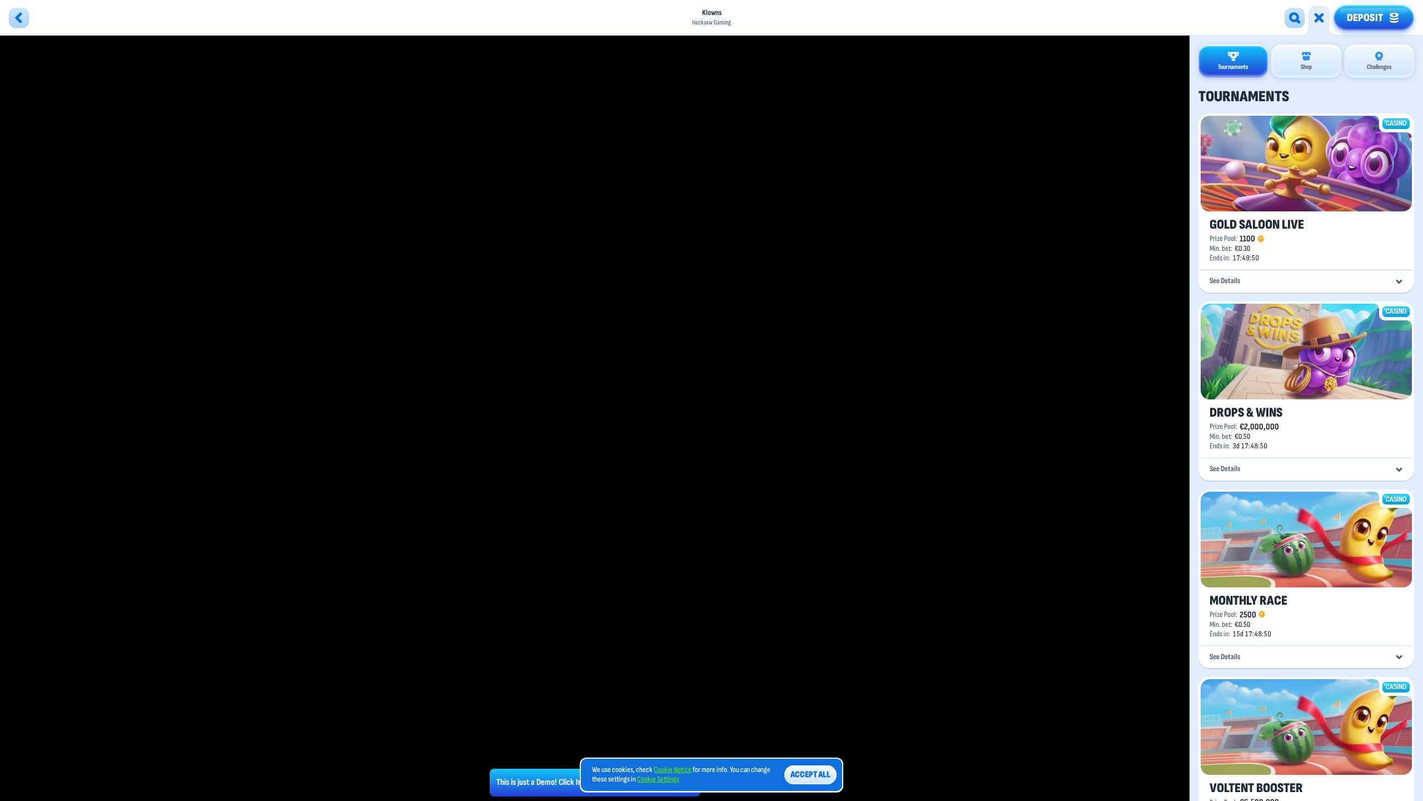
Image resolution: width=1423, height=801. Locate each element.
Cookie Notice (672, 769)
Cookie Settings (658, 779)
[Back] (19, 18)
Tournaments (1233, 67)
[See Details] (1399, 281)
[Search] (1295, 18)
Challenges (1379, 67)
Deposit (1365, 17)
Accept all (810, 774)
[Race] (1319, 18)
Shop (1306, 67)
